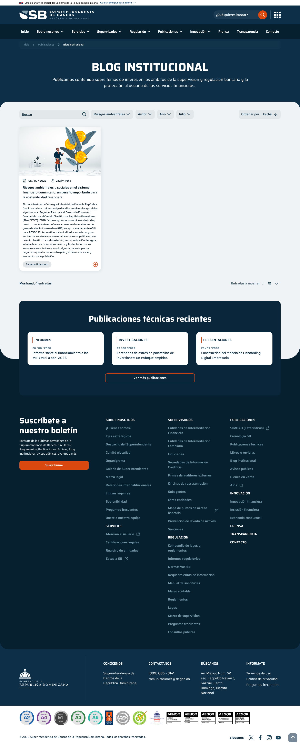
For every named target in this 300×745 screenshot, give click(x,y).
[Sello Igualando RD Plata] (123, 724)
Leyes (172, 607)
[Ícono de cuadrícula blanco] (277, 15)
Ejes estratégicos (118, 436)
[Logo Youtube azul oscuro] (278, 737)
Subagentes (177, 491)
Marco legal (114, 477)
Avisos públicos (241, 468)
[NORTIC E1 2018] (61, 718)
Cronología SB (240, 436)
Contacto (272, 31)
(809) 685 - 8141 (161, 673)
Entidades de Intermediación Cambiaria (189, 444)
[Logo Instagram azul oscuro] (269, 737)
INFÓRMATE (255, 663)
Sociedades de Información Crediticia (188, 465)
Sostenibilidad (116, 501)
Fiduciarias (176, 454)
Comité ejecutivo (118, 452)
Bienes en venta (242, 477)
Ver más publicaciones (150, 377)
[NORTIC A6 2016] (95, 718)
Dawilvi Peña (63, 180)
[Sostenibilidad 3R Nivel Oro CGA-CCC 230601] (140, 723)
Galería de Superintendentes (127, 468)
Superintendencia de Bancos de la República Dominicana (67, 737)
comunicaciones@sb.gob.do (169, 679)
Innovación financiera (246, 501)
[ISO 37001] (225, 723)
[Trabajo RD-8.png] (157, 724)
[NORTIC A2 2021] (26, 718)
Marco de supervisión (184, 615)
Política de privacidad (262, 679)
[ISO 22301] (191, 723)
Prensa (223, 31)
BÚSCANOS (209, 663)
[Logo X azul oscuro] (251, 737)
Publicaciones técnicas (246, 444)
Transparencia (247, 31)
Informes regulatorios (184, 558)
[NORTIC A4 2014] (44, 718)
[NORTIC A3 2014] (78, 718)
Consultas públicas (181, 632)
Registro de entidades (122, 550)
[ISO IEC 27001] (208, 723)
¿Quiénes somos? (118, 428)
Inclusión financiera (244, 509)
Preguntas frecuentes (122, 509)
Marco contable (179, 591)
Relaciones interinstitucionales (128, 485)
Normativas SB (179, 566)
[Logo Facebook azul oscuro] (260, 737)
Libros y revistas (242, 452)
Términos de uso (258, 673)
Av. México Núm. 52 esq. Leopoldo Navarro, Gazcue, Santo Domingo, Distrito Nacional (218, 683)
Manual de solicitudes (184, 583)
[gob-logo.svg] (43, 678)
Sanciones (175, 529)
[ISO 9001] (174, 723)
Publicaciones (46, 44)
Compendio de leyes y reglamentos (184, 548)
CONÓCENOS (113, 663)
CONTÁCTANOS (160, 663)
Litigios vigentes (118, 493)
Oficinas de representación (188, 483)
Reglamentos (178, 599)
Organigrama (115, 460)
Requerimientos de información (191, 574)
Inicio (25, 31)
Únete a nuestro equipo (123, 517)
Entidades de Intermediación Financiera (189, 430)
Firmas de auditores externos (190, 475)
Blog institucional (73, 44)
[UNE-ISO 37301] (242, 723)
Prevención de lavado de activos (192, 521)
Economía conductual (245, 517)
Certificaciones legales (122, 542)
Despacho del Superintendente (128, 444)
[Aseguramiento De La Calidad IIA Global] (109, 724)
